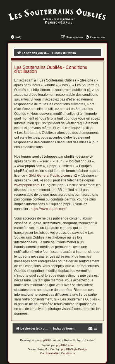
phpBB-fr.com (64, 345)
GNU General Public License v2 (53, 176)
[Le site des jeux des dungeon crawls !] (57, 16)
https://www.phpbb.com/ (48, 209)
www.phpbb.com (26, 185)
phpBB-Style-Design (74, 349)
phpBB (44, 340)
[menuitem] (15, 37)
